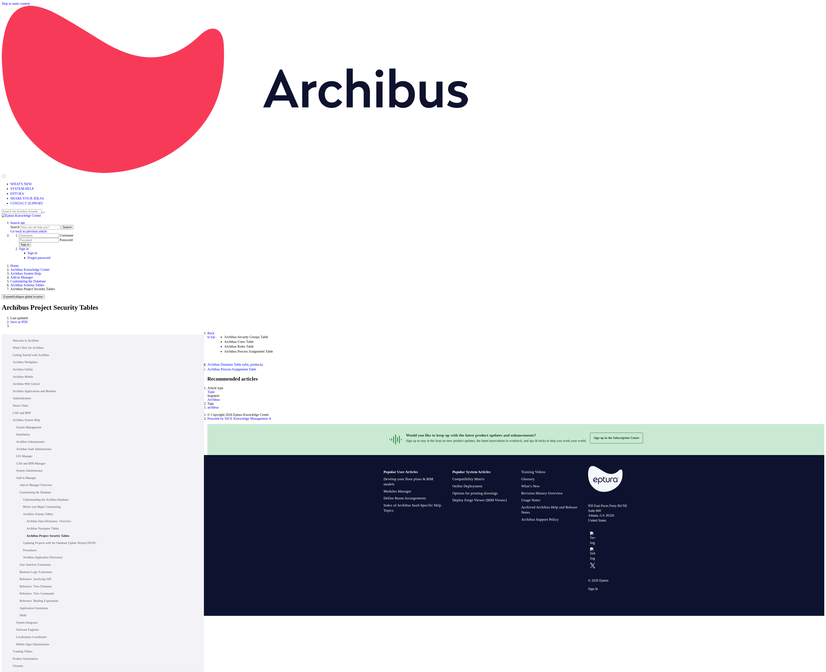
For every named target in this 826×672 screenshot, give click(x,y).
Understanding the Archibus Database (45, 499)
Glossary (18, 665)
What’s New (530, 486)
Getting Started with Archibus (31, 355)
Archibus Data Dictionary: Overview (48, 521)
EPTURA (17, 193)
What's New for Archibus (28, 347)
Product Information (25, 658)
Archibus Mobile (23, 376)
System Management (28, 427)
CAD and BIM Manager (30, 463)
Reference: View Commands (37, 593)
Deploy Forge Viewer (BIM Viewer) (479, 500)
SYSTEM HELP (22, 188)
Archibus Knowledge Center (29, 269)
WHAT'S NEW (21, 184)
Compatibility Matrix (468, 479)
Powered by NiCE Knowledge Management (239, 418)
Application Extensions (34, 608)
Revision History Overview (542, 493)
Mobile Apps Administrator (32, 644)
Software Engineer (27, 629)
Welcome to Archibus (26, 340)
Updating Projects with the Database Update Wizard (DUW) (59, 543)
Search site (17, 223)
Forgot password (39, 258)
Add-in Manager (21, 277)
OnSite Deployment (467, 486)
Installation (23, 434)
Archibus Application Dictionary (43, 557)
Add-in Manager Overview (36, 485)
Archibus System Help (25, 273)
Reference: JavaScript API (35, 579)
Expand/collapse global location (23, 296)
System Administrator (29, 470)
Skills (23, 615)
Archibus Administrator (30, 441)
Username (66, 235)
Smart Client (20, 405)
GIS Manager (24, 456)
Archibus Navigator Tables (42, 528)
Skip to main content (16, 3)
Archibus (213, 399)
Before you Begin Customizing (42, 506)
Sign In (593, 589)
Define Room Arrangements (405, 498)
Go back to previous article (28, 231)
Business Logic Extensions (36, 572)
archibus (213, 407)
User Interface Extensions (35, 564)
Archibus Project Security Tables (47, 535)
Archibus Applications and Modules (34, 391)
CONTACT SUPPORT (26, 203)
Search (15, 227)
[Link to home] (21, 215)
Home (14, 266)
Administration (22, 398)
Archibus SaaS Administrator (34, 449)
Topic (211, 392)
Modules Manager (397, 491)
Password (66, 240)
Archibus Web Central (26, 384)
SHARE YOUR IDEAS (27, 198)
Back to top (211, 335)
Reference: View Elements (36, 586)
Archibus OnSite (23, 369)
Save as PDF (19, 322)
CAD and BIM (22, 413)
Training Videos (22, 651)
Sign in (25, 244)
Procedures (29, 550)
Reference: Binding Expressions (39, 600)
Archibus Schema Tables (27, 285)
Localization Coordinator (31, 637)
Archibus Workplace (25, 362)
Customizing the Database (28, 281)
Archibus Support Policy (540, 519)
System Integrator (27, 622)
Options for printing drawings (475, 493)
